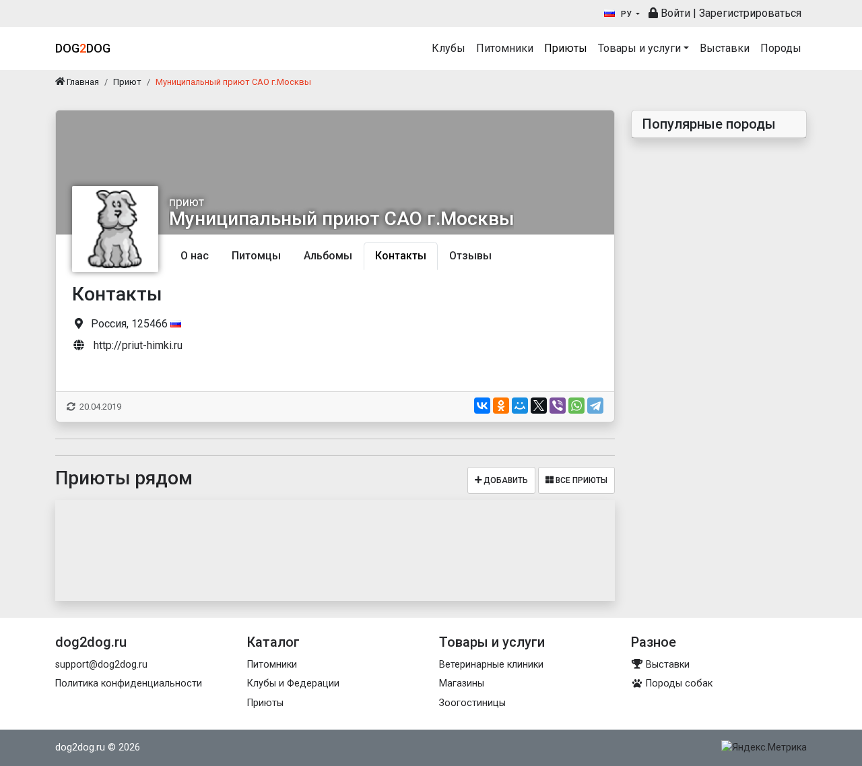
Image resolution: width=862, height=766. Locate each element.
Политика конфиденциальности (128, 683)
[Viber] (558, 405)
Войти (674, 13)
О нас (194, 255)
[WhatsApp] (576, 405)
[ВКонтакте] (482, 405)
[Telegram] (595, 405)
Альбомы (328, 255)
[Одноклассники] (501, 405)
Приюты (565, 48)
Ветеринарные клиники (491, 664)
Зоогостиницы (472, 703)
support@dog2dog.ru (101, 664)
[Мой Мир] (520, 405)
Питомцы (256, 255)
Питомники (504, 48)
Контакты (400, 255)
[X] (539, 405)
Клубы (448, 48)
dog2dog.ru (80, 747)
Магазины (461, 683)
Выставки (725, 48)
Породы (780, 48)
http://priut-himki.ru (138, 345)
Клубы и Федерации (293, 683)
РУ (626, 14)
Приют (127, 82)
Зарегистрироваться (750, 13)
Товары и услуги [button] (639, 48)
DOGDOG (82, 48)
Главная (82, 82)
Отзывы (470, 255)
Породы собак (677, 683)
